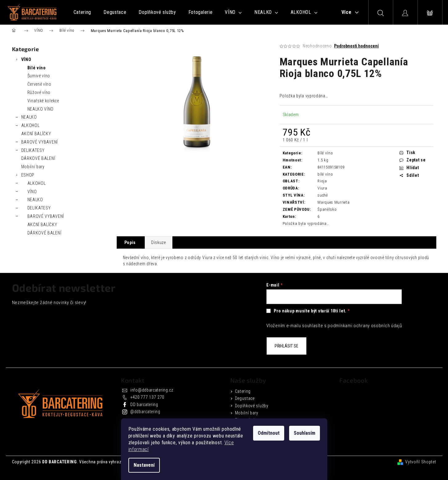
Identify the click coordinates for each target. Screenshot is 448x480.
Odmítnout (269, 433)
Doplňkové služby (251, 405)
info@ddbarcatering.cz (151, 390)
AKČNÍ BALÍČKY (36, 133)
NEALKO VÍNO (40, 109)
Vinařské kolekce (43, 100)
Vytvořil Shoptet (420, 461)
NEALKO (29, 117)
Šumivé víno (38, 75)
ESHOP (28, 175)
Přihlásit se (286, 346)
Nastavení (144, 465)
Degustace (245, 398)
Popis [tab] (130, 242)
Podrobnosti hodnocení (356, 45)
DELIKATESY (33, 150)
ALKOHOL (30, 125)
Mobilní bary (33, 166)
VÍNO (26, 59)
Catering (243, 391)
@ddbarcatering (145, 411)
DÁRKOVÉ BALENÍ (38, 158)
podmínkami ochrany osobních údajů (365, 325)
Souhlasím (304, 433)
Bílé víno (36, 67)
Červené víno (39, 84)
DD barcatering (144, 404)
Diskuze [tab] (158, 242)
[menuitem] (82, 12)
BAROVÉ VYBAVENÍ (39, 142)
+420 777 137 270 (147, 397)
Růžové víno (39, 92)
